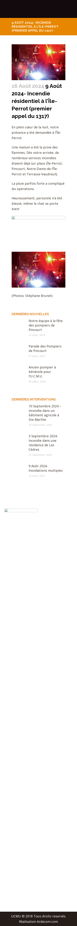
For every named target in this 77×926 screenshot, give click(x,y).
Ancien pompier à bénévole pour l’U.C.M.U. (42, 371)
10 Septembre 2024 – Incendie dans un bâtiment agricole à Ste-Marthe (45, 413)
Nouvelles (12, 800)
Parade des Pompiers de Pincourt (45, 348)
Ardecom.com (47, 921)
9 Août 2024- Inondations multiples (46, 468)
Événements (13, 814)
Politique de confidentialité (25, 849)
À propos (11, 793)
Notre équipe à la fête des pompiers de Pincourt (46, 325)
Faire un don (14, 842)
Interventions (14, 821)
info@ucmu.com (16, 895)
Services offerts (16, 807)
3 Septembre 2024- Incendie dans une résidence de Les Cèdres (43, 443)
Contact (10, 835)
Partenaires (13, 828)
